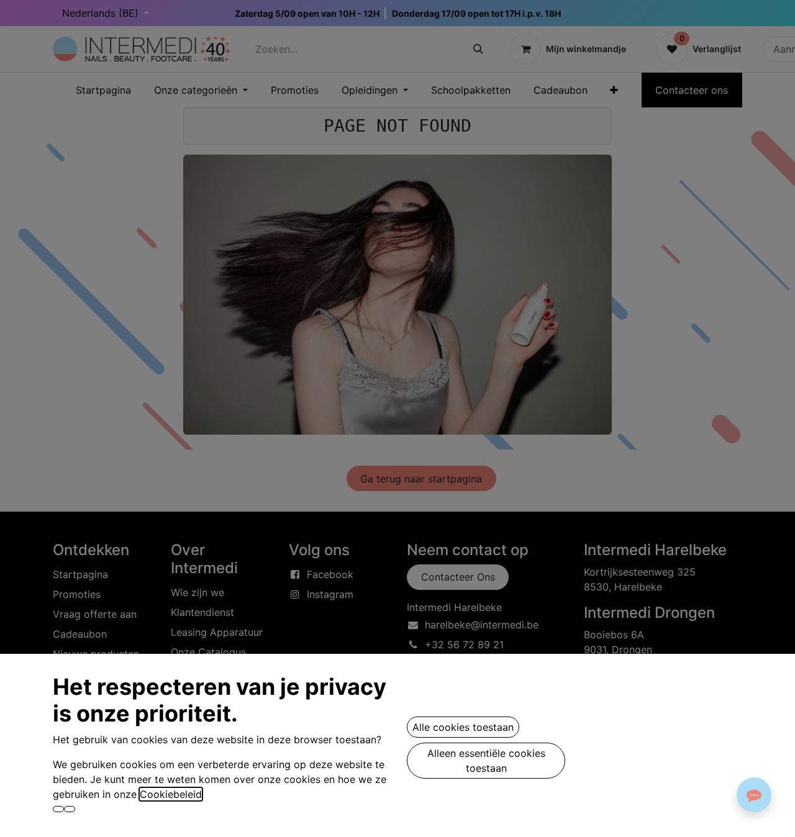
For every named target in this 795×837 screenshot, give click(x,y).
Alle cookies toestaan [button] (463, 727)
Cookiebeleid (171, 794)
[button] (58, 809)
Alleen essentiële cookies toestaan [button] (486, 760)
